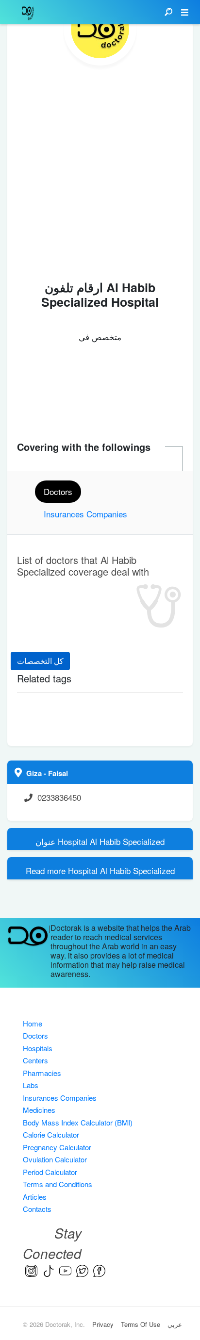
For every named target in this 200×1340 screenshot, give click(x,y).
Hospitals (37, 1048)
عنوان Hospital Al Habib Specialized (100, 841)
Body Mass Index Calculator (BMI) (78, 1122)
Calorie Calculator (51, 1134)
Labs (30, 1085)
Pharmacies (42, 1073)
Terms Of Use (140, 1324)
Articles (35, 1196)
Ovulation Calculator (55, 1159)
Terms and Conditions (57, 1184)
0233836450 (59, 797)
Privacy (103, 1324)
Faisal (58, 773)
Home (32, 1023)
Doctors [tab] (58, 491)
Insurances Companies (60, 1097)
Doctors (35, 1035)
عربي (174, 1324)
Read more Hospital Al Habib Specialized (100, 870)
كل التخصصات (40, 660)
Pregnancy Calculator (57, 1147)
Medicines (39, 1110)
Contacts (37, 1209)
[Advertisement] (100, 170)
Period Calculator (50, 1172)
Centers (35, 1060)
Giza (35, 773)
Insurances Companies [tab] (85, 514)
